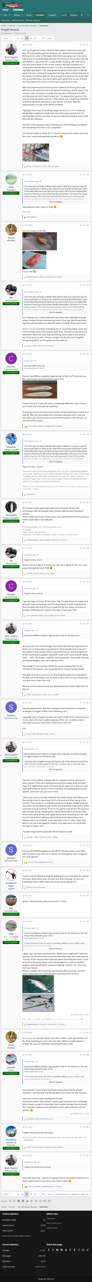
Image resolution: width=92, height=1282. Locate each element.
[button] (10, 15)
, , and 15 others (47, 540)
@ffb (24, 50)
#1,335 (86, 895)
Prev (6, 38)
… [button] (14, 38)
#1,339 (86, 1127)
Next (49, 38)
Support (52, 15)
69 (35, 38)
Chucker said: (29, 630)
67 (27, 38)
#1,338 (86, 1054)
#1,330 (86, 623)
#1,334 (86, 870)
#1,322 (86, 174)
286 (43, 38)
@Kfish (51, 133)
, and (40, 862)
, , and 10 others (39, 345)
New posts (5, 20)
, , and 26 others (43, 166)
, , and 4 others (44, 1147)
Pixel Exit (50, 1279)
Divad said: (28, 361)
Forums (40, 15)
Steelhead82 (40, 1266)
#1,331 (86, 702)
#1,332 (86, 742)
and (35, 887)
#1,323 (86, 225)
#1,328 (86, 548)
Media (17, 15)
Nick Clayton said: (31, 181)
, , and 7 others (40, 734)
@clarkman (70, 110)
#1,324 (86, 285)
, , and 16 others (45, 426)
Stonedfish (7, 33)
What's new (52, 1213)
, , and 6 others (45, 615)
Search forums (18, 20)
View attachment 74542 (34, 938)
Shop (29, 15)
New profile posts (54, 1223)
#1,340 (86, 1155)
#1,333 (86, 845)
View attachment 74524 (34, 368)
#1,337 (86, 1032)
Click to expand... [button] (56, 202)
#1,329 (86, 581)
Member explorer (33, 20)
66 (22, 38)
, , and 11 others (44, 1186)
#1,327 (86, 502)
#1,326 (86, 434)
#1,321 (86, 44)
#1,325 (86, 354)
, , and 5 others (40, 573)
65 (18, 38)
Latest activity (52, 1228)
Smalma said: (29, 749)
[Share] (80, 44)
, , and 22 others (44, 277)
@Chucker (27, 1038)
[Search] (88, 15)
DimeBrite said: (30, 1162)
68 (31, 38)
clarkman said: (30, 555)
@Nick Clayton (29, 328)
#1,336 (86, 921)
